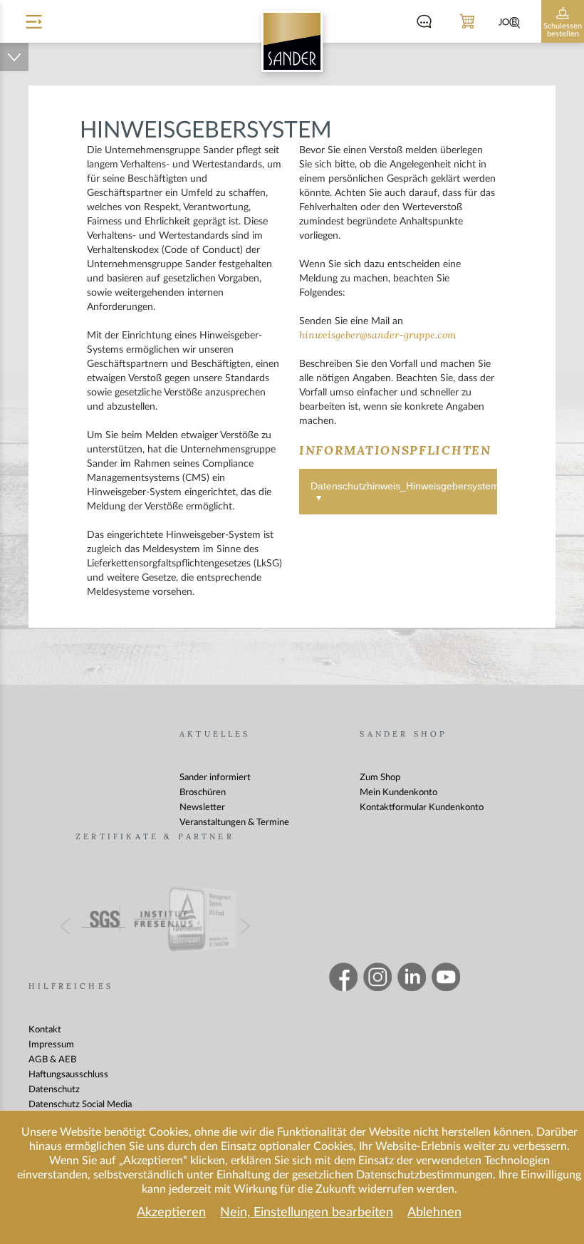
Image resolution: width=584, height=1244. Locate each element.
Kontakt (44, 1030)
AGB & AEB (52, 1059)
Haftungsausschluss (68, 1074)
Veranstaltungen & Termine (234, 822)
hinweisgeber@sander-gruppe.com (377, 335)
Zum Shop (380, 777)
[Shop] (466, 21)
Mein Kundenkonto (398, 792)
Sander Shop (403, 734)
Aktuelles (215, 734)
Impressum (51, 1044)
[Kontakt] (423, 21)
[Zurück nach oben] (14, 57)
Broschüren (202, 792)
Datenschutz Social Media (80, 1104)
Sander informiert (215, 777)
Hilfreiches (70, 986)
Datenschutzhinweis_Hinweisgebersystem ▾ (404, 491)
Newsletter (202, 807)
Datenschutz (54, 1089)
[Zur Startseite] (292, 41)
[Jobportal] (509, 21)
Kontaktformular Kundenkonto (422, 807)
